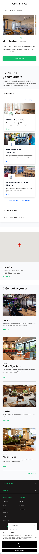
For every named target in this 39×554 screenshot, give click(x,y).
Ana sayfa (5, 10)
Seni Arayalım (19, 58)
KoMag (4, 516)
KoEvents (22, 505)
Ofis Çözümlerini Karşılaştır (19, 200)
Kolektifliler (22, 509)
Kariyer (4, 505)
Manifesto (5, 501)
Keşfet (4, 329)
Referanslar (5, 512)
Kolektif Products (7, 520)
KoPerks (21, 501)
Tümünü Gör (30, 473)
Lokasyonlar (12, 10)
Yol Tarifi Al (6, 276)
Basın (4, 509)
